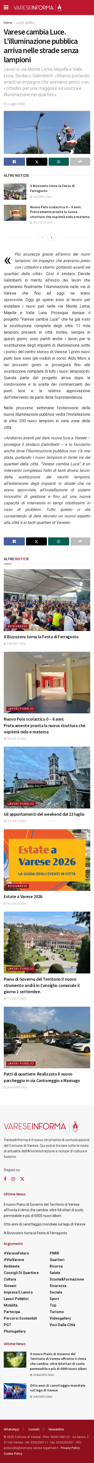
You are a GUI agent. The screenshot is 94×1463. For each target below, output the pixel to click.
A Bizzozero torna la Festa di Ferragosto (41, 637)
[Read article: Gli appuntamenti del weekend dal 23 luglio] (47, 777)
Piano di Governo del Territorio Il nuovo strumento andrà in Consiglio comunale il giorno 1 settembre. (42, 985)
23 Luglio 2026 (16, 821)
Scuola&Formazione (67, 1279)
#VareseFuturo (16, 1253)
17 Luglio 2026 (16, 998)
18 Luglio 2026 (16, 903)
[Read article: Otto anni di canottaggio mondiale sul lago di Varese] (15, 1391)
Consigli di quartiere (21, 1273)
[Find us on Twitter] (22, 1179)
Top (53, 1305)
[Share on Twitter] (37, 162)
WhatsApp (11, 1429)
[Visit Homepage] (38, 7)
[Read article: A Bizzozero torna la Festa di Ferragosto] (15, 191)
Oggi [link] (30, 299)
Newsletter (56, 1429)
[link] (60, 293)
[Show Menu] (6, 7)
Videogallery (60, 1318)
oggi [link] (60, 293)
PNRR (54, 1253)
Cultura (10, 1279)
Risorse (56, 1266)
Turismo (57, 1312)
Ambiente (12, 1266)
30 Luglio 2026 (42, 222)
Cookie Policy (13, 1453)
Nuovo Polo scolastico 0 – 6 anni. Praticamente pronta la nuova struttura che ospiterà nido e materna (60, 212)
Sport (54, 1299)
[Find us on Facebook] (5, 1179)
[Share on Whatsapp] (59, 162)
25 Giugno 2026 (16, 1087)
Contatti (34, 1429)
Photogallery (15, 1331)
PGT (7, 1325)
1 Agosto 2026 (42, 196)
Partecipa (12, 1312)
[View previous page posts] (42, 237)
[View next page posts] (51, 237)
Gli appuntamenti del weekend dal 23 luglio (44, 814)
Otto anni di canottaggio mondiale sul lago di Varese (44, 1224)
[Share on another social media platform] (80, 162)
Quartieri (57, 1260)
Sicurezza (58, 1286)
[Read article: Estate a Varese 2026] (47, 860)
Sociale (56, 1292)
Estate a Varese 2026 (23, 896)
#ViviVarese (17, 626)
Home (8, 23)
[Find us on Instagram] (13, 1179)
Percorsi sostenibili (20, 1318)
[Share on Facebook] (14, 162)
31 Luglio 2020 (14, 104)
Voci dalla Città (62, 1325)
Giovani (10, 1286)
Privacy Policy (70, 1448)
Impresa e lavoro (18, 1292)
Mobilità (11, 1305)
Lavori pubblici (25, 23)
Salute (55, 1273)
